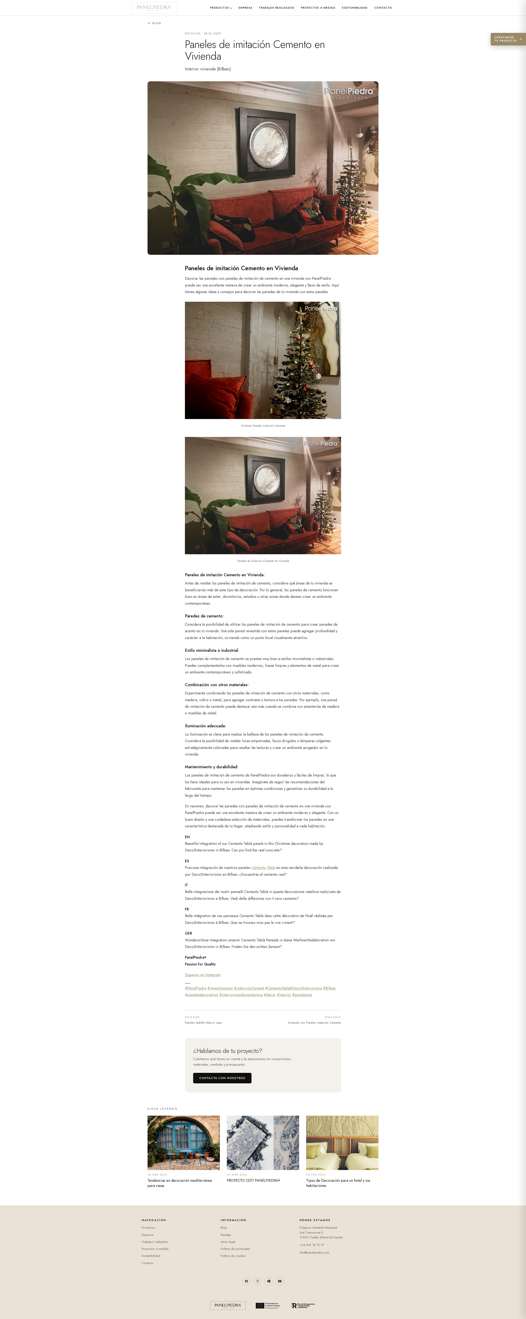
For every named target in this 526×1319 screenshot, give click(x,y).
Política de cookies (233, 1256)
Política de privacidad (235, 1249)
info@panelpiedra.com (314, 1252)
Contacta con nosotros (222, 1078)
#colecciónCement (249, 988)
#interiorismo (230, 995)
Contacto (383, 8)
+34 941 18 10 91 (312, 1245)
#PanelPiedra (195, 988)
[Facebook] (246, 1281)
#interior (284, 995)
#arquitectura (252, 995)
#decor (270, 995)
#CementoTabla (277, 988)
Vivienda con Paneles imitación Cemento (314, 1020)
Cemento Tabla (263, 867)
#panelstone (302, 995)
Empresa (246, 8)
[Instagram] (257, 1281)
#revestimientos (220, 988)
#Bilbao (329, 988)
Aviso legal (228, 1242)
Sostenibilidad (355, 8)
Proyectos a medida (318, 8)
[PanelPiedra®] (154, 7)
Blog (156, 23)
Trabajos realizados (276, 8)
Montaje (226, 1235)
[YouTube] (280, 1281)
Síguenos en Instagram (203, 975)
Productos (219, 8)
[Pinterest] (268, 1281)
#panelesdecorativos (201, 995)
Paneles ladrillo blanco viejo (203, 1020)
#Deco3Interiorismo (306, 988)
